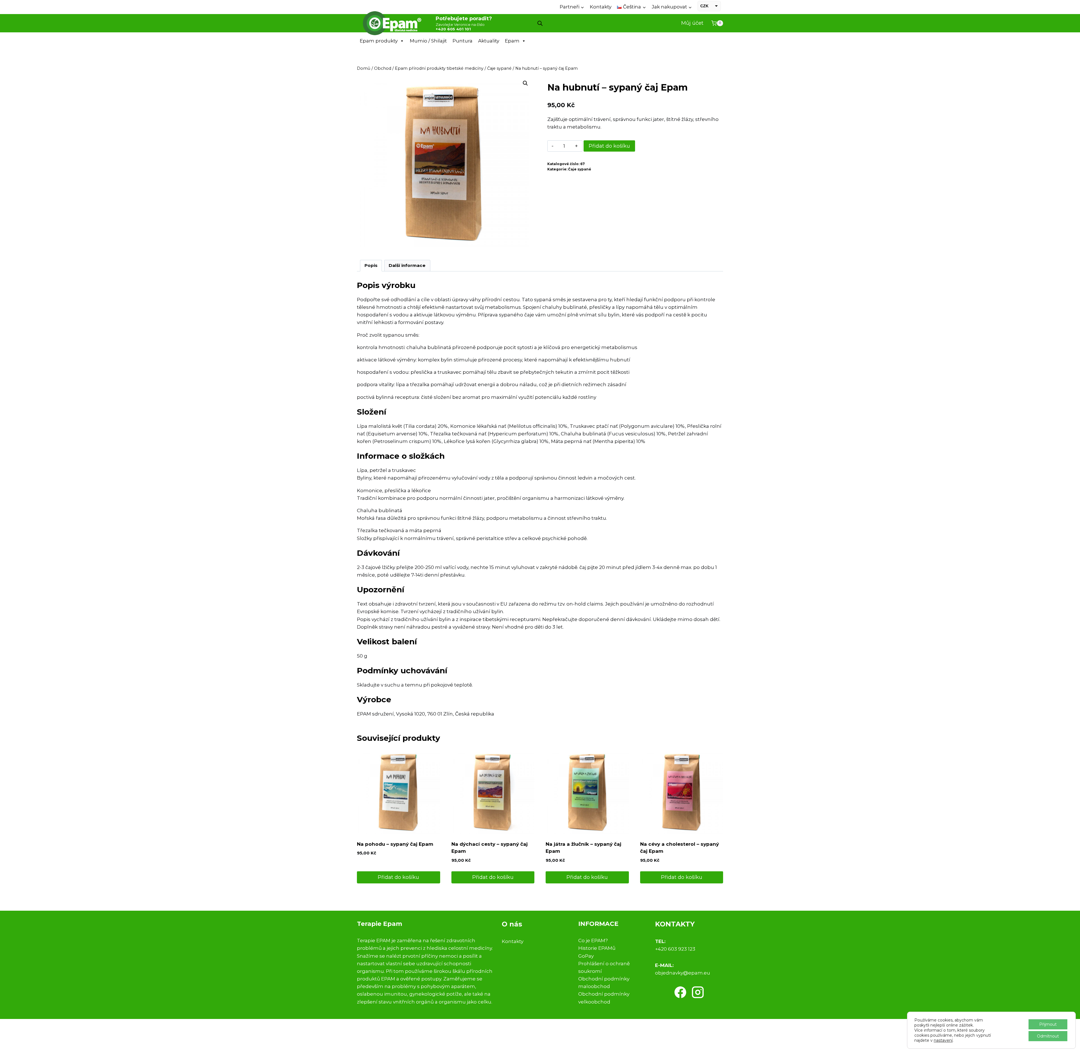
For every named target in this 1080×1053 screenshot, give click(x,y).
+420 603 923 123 (675, 949)
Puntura (462, 41)
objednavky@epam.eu (682, 973)
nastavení (943, 1040)
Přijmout (1048, 1024)
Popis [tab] (370, 265)
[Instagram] (698, 992)
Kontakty (600, 7)
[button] (525, 83)
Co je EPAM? (593, 940)
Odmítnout (1048, 1036)
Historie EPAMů (596, 948)
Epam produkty (379, 41)
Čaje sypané (579, 169)
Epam (512, 41)
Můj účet (692, 23)
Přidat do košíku (609, 146)
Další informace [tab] (407, 265)
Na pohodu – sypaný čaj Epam (395, 844)
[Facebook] (680, 992)
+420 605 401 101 (453, 29)
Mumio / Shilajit (428, 41)
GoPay (586, 956)
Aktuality (488, 41)
